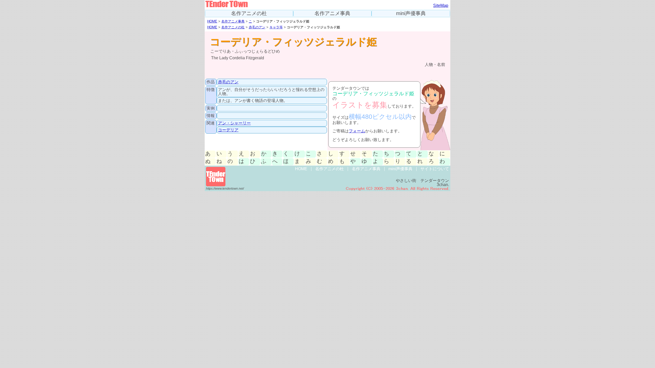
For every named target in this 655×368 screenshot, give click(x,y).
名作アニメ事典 (332, 13)
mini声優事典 (411, 13)
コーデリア (228, 130)
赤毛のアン (257, 27)
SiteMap (440, 5)
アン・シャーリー (234, 123)
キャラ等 (276, 27)
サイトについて (434, 169)
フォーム (357, 131)
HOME (212, 21)
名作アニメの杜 (249, 13)
